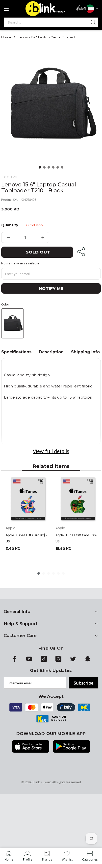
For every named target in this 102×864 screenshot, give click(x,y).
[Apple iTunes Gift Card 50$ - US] (77, 499)
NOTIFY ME (51, 288)
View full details (51, 451)
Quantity (9, 225)
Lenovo (9, 177)
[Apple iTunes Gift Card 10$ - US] (28, 499)
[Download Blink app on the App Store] (30, 747)
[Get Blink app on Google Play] (71, 747)
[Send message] (93, 22)
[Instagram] (58, 660)
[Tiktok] (44, 660)
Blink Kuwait (42, 782)
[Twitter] (73, 660)
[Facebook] (15, 660)
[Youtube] (29, 660)
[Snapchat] (88, 660)
